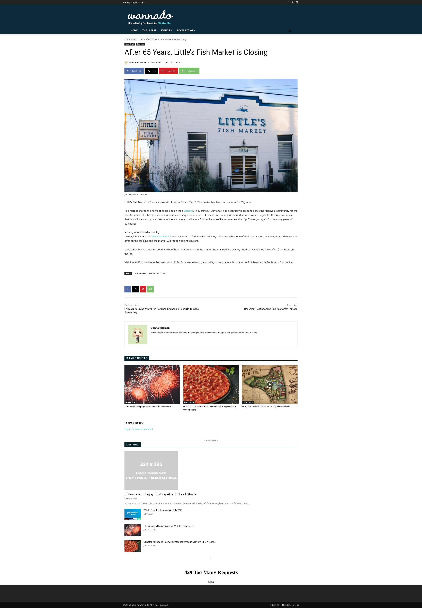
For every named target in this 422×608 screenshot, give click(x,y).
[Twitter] (297, 2)
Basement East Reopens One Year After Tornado (271, 308)
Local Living (130, 402)
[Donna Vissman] (126, 62)
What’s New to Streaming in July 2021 (163, 510)
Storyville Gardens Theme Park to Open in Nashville (266, 406)
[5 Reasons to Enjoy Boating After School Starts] (211, 470)
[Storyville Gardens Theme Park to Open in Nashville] (270, 384)
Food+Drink (137, 39)
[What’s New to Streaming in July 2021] (132, 514)
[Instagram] (292, 2)
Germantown (140, 273)
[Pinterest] (143, 289)
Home (127, 39)
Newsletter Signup (290, 605)
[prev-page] (208, 558)
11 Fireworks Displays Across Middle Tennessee (147, 406)
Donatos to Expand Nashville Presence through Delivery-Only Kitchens (180, 542)
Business (140, 44)
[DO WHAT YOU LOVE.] (150, 17)
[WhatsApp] (150, 289)
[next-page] (213, 558)
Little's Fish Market (157, 273)
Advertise (274, 605)
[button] (290, 30)
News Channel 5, (161, 236)
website (188, 210)
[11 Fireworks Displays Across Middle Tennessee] (152, 384)
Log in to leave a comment (138, 429)
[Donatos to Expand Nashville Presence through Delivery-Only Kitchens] (211, 384)
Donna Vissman (139, 62)
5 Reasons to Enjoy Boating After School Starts (160, 494)
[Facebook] (288, 2)
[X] (135, 289)
